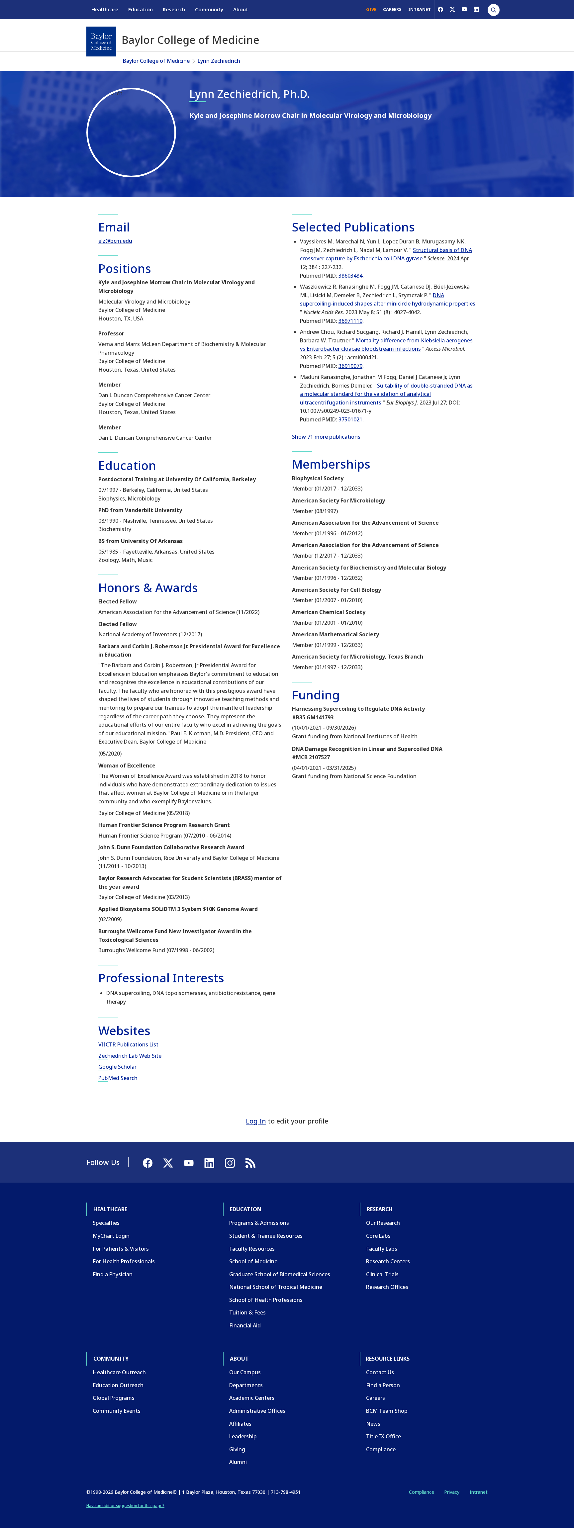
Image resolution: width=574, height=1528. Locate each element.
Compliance (381, 1449)
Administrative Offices (257, 1410)
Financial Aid (245, 1325)
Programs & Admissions (259, 1222)
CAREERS (392, 9)
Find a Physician (113, 1274)
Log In (256, 1121)
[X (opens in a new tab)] (452, 9)
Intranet (478, 1492)
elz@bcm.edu (115, 240)
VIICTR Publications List (128, 1044)
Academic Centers (251, 1397)
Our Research (383, 1222)
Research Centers (388, 1261)
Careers (375, 1397)
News (373, 1423)
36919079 (350, 366)
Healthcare (104, 9)
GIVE (371, 9)
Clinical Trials (382, 1274)
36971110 (350, 320)
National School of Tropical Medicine (275, 1287)
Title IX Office (383, 1436)
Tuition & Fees (247, 1312)
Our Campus (245, 1372)
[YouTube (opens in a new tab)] (464, 9)
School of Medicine (253, 1261)
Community (209, 9)
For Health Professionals (124, 1261)
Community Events (117, 1410)
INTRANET (419, 9)
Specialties (106, 1222)
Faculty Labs (381, 1248)
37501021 (350, 419)
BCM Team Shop (387, 1410)
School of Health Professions (266, 1299)
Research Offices (387, 1287)
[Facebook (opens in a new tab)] (440, 9)
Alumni (238, 1462)
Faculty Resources (252, 1248)
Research (174, 9)
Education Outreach (118, 1385)
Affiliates (240, 1423)
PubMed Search (118, 1078)
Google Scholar (117, 1066)
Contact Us (380, 1372)
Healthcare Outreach (119, 1372)
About (240, 9)
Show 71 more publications (326, 436)
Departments (246, 1385)
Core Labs (378, 1235)
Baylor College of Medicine (156, 60)
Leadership (243, 1436)
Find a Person (383, 1385)
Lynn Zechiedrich (219, 60)
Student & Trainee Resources (266, 1235)
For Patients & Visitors (121, 1248)
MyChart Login (111, 1235)
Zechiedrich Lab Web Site (129, 1055)
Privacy (451, 1492)
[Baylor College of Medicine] (101, 41)
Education (140, 9)
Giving (237, 1449)
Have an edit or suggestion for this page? (125, 1505)
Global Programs (114, 1397)
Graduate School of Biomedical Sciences (279, 1274)
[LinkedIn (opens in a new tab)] (476, 9)
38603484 (350, 275)
